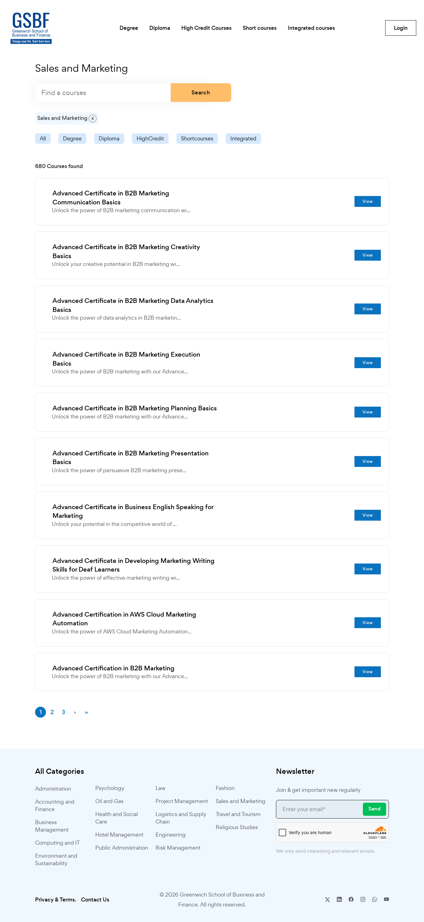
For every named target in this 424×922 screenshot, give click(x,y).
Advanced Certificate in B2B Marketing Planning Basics (134, 408)
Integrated (243, 138)
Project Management (182, 801)
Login (401, 28)
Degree (72, 138)
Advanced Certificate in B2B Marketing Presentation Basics (130, 458)
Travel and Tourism (238, 814)
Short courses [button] (260, 28)
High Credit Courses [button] (206, 28)
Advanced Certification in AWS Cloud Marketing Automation (124, 619)
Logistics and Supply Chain (181, 817)
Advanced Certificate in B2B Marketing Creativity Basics (126, 251)
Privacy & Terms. (55, 899)
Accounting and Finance (54, 805)
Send (374, 808)
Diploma (109, 138)
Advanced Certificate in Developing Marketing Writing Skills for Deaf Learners (133, 565)
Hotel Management (119, 834)
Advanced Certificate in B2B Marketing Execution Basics (126, 359)
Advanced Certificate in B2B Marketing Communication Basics (110, 198)
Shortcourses (197, 138)
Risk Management (178, 847)
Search (201, 92)
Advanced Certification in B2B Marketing (113, 668)
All (43, 138)
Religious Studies (237, 827)
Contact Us (95, 899)
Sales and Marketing (240, 801)
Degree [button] (129, 28)
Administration (53, 788)
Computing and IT (57, 842)
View (368, 201)
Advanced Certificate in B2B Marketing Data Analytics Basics (133, 305)
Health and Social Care (116, 817)
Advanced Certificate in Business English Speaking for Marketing (132, 511)
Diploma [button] (159, 28)
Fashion (225, 788)
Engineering (171, 834)
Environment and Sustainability (56, 859)
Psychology (109, 788)
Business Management (52, 826)
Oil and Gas (109, 801)
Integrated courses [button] (311, 28)
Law (160, 788)
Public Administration (121, 847)
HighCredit (150, 138)
